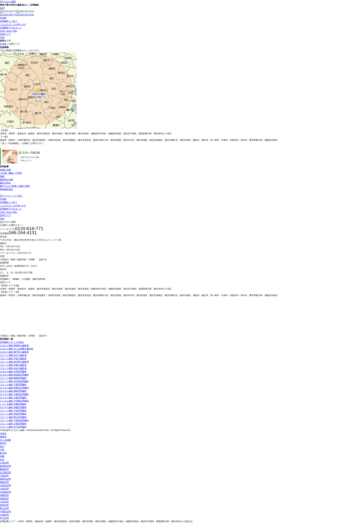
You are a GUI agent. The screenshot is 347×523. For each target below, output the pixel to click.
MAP (2, 8)
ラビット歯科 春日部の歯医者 (14, 361)
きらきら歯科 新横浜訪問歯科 (14, 388)
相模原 (3, 436)
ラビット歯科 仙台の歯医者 (13, 368)
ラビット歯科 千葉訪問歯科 (13, 384)
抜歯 (2, 176)
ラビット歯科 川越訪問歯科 (13, 423)
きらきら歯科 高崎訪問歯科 (13, 391)
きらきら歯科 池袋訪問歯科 (13, 407)
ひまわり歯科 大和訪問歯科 (13, 371)
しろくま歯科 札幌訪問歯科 (13, 404)
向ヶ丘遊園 (5, 440)
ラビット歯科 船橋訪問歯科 (13, 378)
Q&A (2, 37)
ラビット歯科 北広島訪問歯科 (14, 381)
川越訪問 (4, 515)
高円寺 (3, 443)
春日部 (3, 453)
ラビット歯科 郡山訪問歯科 (13, 417)
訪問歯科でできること (11, 27)
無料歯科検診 (6, 189)
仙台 (2, 459)
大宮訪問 (4, 502)
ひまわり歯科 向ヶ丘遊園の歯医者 (16, 348)
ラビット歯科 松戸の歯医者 (13, 355)
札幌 (2, 456)
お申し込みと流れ (8, 31)
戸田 (2, 449)
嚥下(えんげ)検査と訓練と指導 (15, 186)
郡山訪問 (4, 508)
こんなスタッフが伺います (13, 24)
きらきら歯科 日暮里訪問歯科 (14, 394)
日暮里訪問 (5, 485)
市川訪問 (4, 518)
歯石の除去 (5, 183)
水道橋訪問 (5, 492)
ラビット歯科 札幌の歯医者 (13, 365)
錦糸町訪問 (5, 466)
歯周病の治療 (6, 179)
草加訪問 (4, 505)
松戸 (2, 446)
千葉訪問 (4, 476)
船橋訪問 (4, 469)
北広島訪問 (5, 472)
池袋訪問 (4, 498)
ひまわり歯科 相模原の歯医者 (14, 345)
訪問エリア (5, 34)
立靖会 (3, 433)
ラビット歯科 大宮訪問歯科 (13, 410)
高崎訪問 (4, 482)
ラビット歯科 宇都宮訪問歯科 (14, 420)
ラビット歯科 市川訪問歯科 (13, 427)
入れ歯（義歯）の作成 (11, 173)
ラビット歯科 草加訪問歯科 (13, 414)
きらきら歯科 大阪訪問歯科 (13, 397)
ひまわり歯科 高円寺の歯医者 (14, 352)
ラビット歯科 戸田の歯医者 (13, 358)
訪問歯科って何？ (8, 21)
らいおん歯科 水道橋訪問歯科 (14, 401)
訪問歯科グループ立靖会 (12, 342)
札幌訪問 (4, 495)
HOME (3, 18)
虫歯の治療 (5, 169)
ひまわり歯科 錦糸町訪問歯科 (14, 375)
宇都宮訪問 (5, 511)
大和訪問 (4, 462)
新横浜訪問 (5, 479)
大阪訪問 (4, 489)
